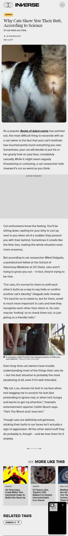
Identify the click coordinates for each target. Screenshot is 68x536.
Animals (10, 522)
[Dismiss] (62, 505)
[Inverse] (27, 5)
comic (34, 131)
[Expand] (51, 505)
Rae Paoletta (15, 36)
